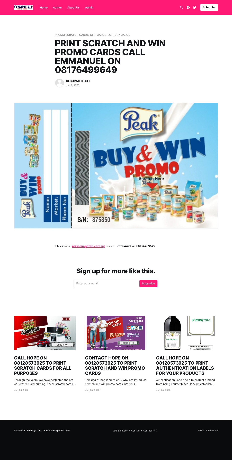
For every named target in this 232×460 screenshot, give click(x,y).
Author (57, 7)
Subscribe (209, 7)
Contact (135, 430)
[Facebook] (188, 7)
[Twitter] (194, 7)
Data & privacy (120, 430)
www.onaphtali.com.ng (88, 245)
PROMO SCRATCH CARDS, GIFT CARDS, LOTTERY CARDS (92, 35)
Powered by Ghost (208, 430)
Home (44, 7)
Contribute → (150, 430)
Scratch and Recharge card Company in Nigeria (37, 430)
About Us (73, 7)
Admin (89, 7)
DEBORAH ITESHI (78, 81)
